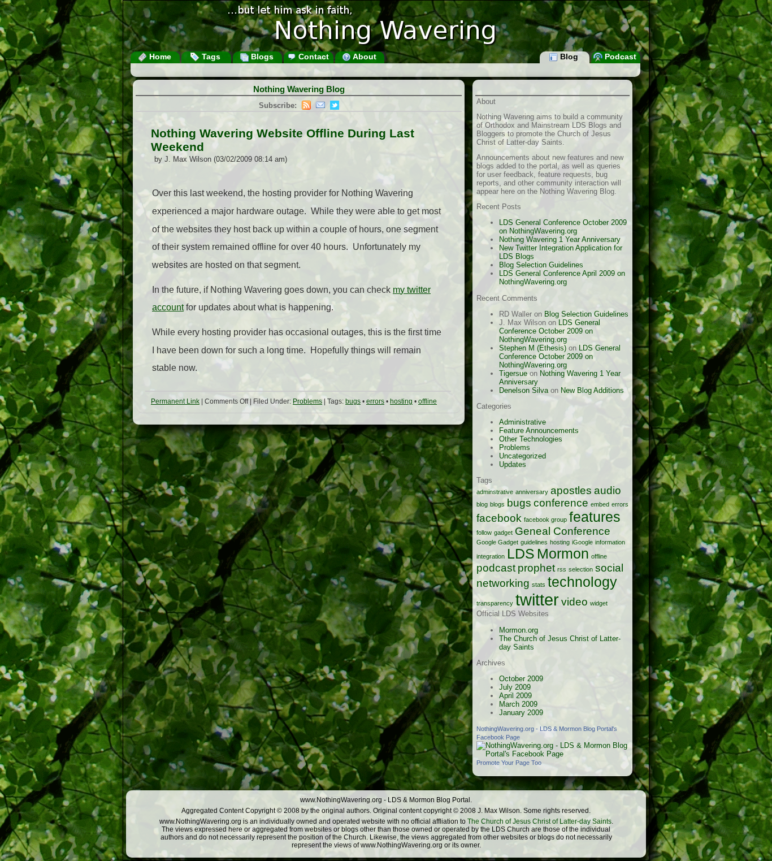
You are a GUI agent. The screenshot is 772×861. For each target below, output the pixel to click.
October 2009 (521, 678)
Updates (512, 464)
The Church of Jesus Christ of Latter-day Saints (539, 821)
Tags (209, 56)
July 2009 (515, 687)
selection (581, 569)
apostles (571, 490)
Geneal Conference (562, 531)
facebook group (545, 519)
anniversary (531, 491)
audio (607, 490)
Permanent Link (175, 401)
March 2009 (518, 704)
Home (159, 56)
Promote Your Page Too (508, 762)
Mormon (563, 553)
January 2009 (521, 712)
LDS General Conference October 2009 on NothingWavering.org (563, 226)
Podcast (619, 56)
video (574, 602)
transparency (494, 603)
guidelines (534, 542)
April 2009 (515, 695)
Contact (312, 56)
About (363, 56)
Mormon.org (518, 630)
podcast (495, 568)
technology (582, 582)
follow (484, 532)
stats (538, 584)
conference (561, 503)
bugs (353, 401)
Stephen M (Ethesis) (532, 348)
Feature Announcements (539, 430)
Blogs (261, 56)
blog (482, 504)
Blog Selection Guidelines (541, 265)
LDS (521, 553)
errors (375, 401)
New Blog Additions (592, 390)
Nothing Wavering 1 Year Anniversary (560, 239)
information (610, 542)
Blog (568, 56)
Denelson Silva (523, 390)
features (595, 517)
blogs (497, 504)
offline (427, 401)
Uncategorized (522, 456)
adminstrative (494, 491)
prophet (536, 568)
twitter (537, 599)
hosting (401, 401)
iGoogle (582, 542)
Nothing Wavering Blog (299, 89)
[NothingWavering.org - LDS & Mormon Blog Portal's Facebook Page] (552, 754)
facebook (499, 518)
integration (490, 556)
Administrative (522, 422)
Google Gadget (497, 542)
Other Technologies (530, 439)
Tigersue (513, 373)
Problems (307, 401)
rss (561, 569)
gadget (503, 532)
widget (599, 603)
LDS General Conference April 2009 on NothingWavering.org (562, 277)
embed (600, 504)
